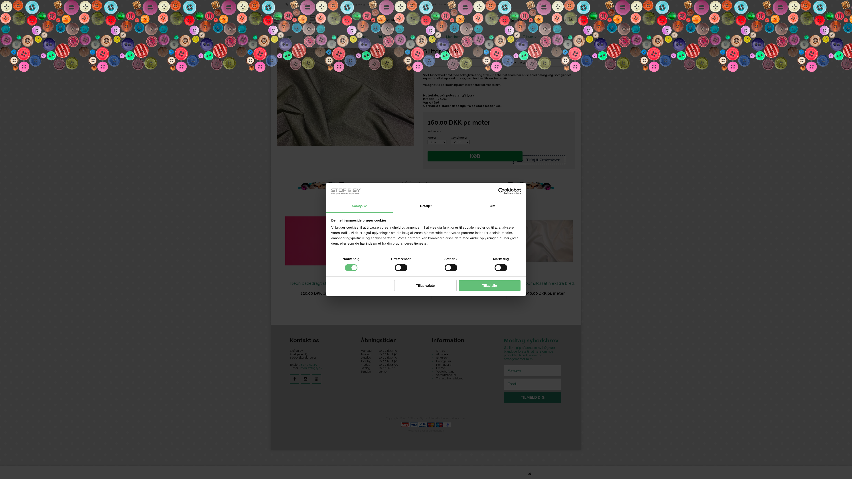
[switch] (401, 267)
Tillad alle (489, 285)
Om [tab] (492, 206)
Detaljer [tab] (426, 206)
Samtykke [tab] (359, 206)
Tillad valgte (425, 285)
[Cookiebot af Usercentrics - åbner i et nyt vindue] (501, 191)
